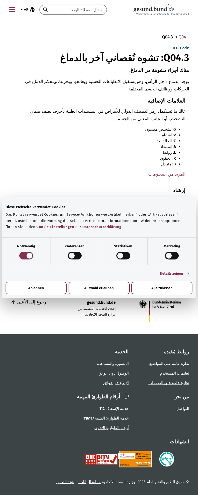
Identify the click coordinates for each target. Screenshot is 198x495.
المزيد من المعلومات (166, 174)
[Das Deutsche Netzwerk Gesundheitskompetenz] (136, 459)
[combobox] (79, 10)
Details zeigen (171, 273)
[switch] (75, 255)
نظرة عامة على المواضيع (169, 363)
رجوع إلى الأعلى (30, 302)
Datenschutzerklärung (101, 227)
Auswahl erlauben (99, 288)
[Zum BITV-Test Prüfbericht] (101, 459)
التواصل (183, 408)
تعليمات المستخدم (174, 373)
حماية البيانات (89, 482)
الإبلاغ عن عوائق (116, 383)
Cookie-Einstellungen (55, 227)
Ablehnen (36, 288)
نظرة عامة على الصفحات (168, 383)
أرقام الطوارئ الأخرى (111, 428)
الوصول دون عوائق (114, 373)
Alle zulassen (162, 288)
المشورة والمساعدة (113, 363)
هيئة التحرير (65, 482)
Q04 (182, 37)
